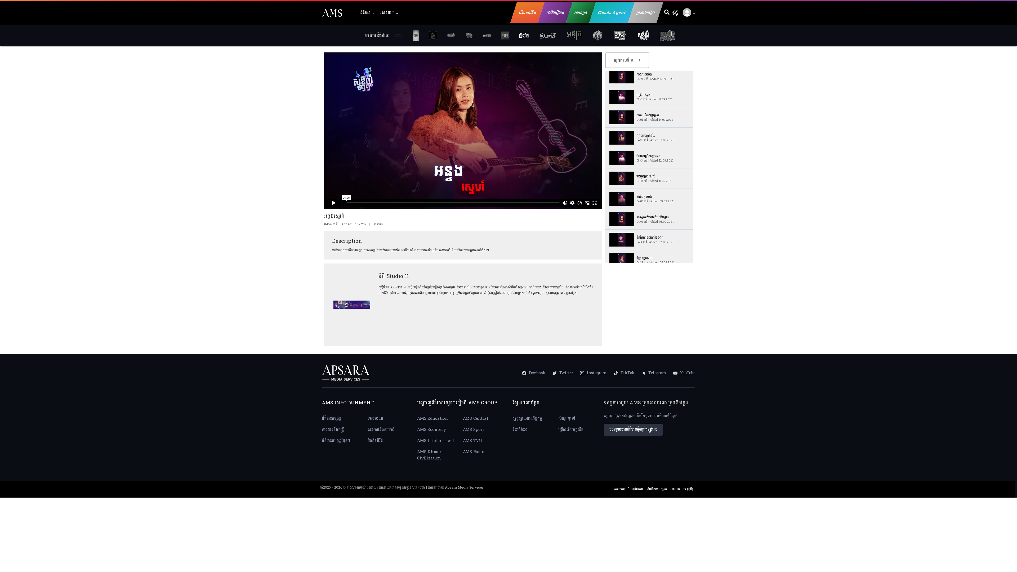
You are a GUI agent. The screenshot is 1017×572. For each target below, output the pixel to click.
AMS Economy (431, 429)
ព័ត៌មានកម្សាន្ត (331, 418)
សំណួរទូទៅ (566, 418)
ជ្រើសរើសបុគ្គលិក (571, 429)
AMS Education (432, 418)
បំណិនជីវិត (375, 440)
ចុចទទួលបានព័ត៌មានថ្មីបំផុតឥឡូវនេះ (633, 429)
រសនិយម (387, 12)
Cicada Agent (612, 12)
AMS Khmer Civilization (429, 455)
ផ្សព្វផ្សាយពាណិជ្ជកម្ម (527, 418)
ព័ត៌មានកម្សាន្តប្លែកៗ (336, 440)
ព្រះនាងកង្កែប (645, 12)
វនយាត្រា (580, 12)
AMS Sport (473, 429)
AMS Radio (474, 451)
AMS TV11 (473, 440)
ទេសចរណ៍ (375, 418)
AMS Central (475, 418)
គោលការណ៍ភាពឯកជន (628, 489)
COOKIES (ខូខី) (682, 489)
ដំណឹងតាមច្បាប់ (657, 489)
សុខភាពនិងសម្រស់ (381, 429)
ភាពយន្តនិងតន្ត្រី (333, 429)
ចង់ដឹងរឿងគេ (555, 12)
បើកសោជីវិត (527, 12)
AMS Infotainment (435, 440)
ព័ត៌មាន (365, 12)
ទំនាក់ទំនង (520, 429)
